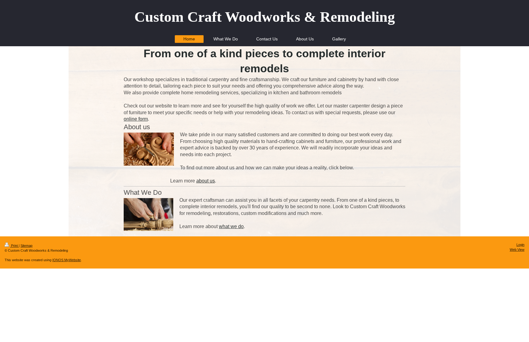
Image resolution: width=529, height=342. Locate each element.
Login (520, 244)
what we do (231, 226)
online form (136, 119)
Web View (517, 249)
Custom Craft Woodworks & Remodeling (264, 17)
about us (205, 180)
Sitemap (26, 245)
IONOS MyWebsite (66, 260)
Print (14, 245)
